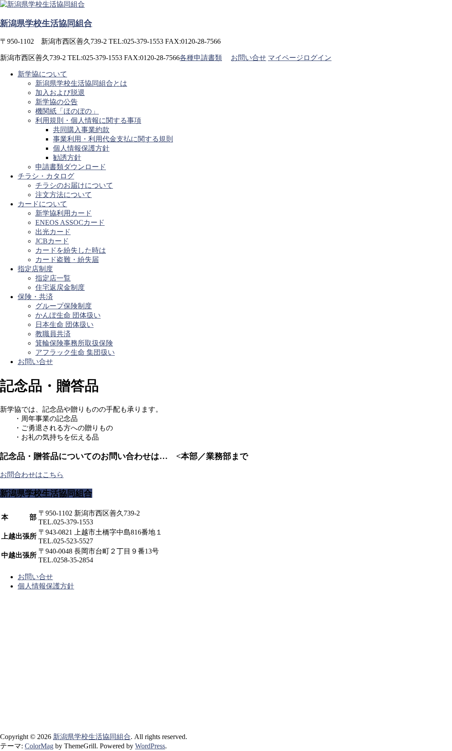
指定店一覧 (53, 278)
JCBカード (52, 241)
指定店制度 (35, 269)
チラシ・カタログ (46, 176)
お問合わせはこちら (32, 474)
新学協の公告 (56, 102)
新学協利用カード (63, 213)
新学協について (42, 74)
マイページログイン (299, 57)
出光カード (53, 231)
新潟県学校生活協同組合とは (81, 83)
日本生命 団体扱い (64, 324)
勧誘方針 (67, 157)
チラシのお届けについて (74, 185)
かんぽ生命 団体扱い (68, 315)
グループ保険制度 (63, 306)
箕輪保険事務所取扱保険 (74, 343)
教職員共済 (53, 334)
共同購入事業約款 (81, 129)
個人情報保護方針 (81, 148)
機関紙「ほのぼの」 (67, 111)
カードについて (42, 204)
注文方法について (63, 194)
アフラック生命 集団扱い (75, 352)
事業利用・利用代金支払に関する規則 (113, 139)
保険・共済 (35, 296)
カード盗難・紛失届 (67, 259)
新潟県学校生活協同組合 (46, 23)
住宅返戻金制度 (60, 287)
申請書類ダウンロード (70, 167)
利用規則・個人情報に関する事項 (88, 120)
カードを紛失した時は (70, 250)
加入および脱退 (60, 92)
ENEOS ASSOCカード (70, 222)
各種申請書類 (201, 57)
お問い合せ (248, 57)
